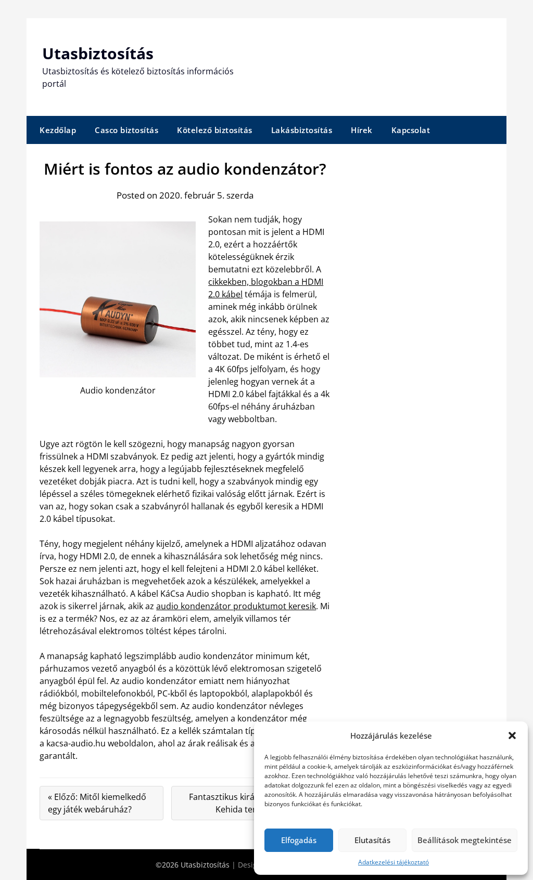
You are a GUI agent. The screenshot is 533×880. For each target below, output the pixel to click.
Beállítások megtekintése (464, 840)
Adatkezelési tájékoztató (393, 862)
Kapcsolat (410, 130)
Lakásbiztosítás (302, 130)
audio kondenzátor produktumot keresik (236, 606)
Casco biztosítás (126, 130)
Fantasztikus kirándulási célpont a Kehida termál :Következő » (255, 803)
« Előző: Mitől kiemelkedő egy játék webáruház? (97, 803)
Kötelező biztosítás (214, 130)
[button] (512, 735)
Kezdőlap (58, 130)
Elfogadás (298, 840)
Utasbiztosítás (98, 53)
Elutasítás (372, 840)
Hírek (362, 130)
